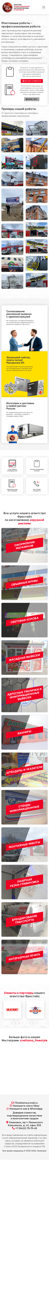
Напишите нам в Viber (25, 1105)
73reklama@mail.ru (26, 1102)
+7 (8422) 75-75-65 (26, 1128)
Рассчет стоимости (32, 81)
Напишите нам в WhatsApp (25, 1108)
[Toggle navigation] (43, 7)
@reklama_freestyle (33, 1040)
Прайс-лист (32, 99)
